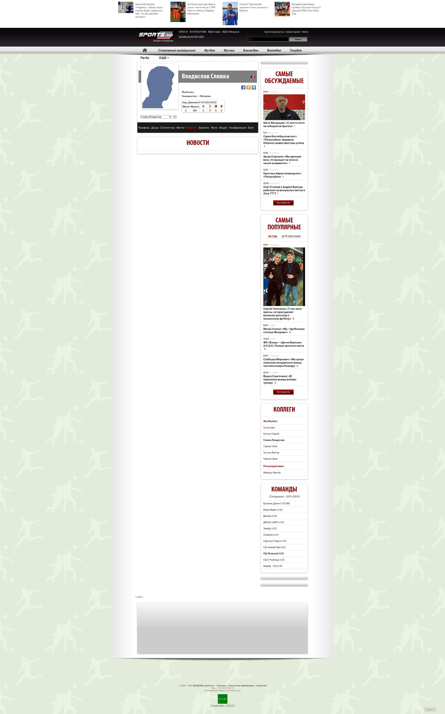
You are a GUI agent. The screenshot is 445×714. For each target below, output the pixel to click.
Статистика (167, 127)
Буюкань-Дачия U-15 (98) (276, 503)
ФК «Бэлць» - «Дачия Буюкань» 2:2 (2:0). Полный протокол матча (283, 345)
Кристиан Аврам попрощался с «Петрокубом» (282, 175)
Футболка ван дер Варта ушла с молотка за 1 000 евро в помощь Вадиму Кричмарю (201, 9)
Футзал (229, 50)
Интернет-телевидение (164, 40)
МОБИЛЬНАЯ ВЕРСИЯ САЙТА (191, 37)
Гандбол (296, 50)
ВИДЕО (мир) (214, 32)
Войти (305, 32)
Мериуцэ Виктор (272, 472)
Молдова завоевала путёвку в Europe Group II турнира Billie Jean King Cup (306, 9)
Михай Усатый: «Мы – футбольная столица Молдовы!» (284, 330)
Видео (223, 127)
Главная (145, 50)
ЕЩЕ (163, 57)
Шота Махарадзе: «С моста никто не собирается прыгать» (284, 124)
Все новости (283, 203)
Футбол (209, 50)
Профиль (143, 127)
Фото (214, 127)
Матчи (180, 127)
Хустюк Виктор (271, 452)
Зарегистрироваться (274, 32)
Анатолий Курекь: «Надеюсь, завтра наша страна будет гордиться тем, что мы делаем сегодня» (149, 10)
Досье (155, 127)
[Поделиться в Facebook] (243, 87)
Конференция (237, 127)
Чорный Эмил (270, 459)
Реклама (221, 685)
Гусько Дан (269, 427)
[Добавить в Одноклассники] (248, 87)
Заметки (204, 127)
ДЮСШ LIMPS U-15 (273, 522)
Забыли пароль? (293, 32)
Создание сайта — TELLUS (222, 705)
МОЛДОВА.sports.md (203, 685)
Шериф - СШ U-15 (272, 566)
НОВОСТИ (183, 32)
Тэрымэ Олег (270, 446)
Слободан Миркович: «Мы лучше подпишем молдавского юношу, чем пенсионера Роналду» (283, 362)
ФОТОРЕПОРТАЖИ (198, 32)
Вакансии (261, 685)
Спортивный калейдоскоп (177, 50)
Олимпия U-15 (270, 534)
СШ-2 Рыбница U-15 (273, 559)
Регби (144, 57)
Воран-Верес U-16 (272, 509)
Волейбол (274, 50)
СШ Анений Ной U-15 (274, 547)
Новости (191, 127)
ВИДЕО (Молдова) (230, 32)
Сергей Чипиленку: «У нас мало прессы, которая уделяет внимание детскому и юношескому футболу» (282, 313)
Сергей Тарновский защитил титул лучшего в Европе (254, 7)
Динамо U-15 (270, 516)
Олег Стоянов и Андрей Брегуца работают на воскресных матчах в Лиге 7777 (284, 190)
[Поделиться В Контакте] (254, 87)
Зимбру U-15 (270, 528)
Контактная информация (241, 685)
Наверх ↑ (430, 710)
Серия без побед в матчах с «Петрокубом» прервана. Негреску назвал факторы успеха (283, 141)
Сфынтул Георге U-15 (274, 541)
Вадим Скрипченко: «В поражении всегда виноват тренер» (279, 379)
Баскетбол (250, 50)
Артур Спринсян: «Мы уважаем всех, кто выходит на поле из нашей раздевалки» (282, 160)
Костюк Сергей (271, 434)
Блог (251, 127)
